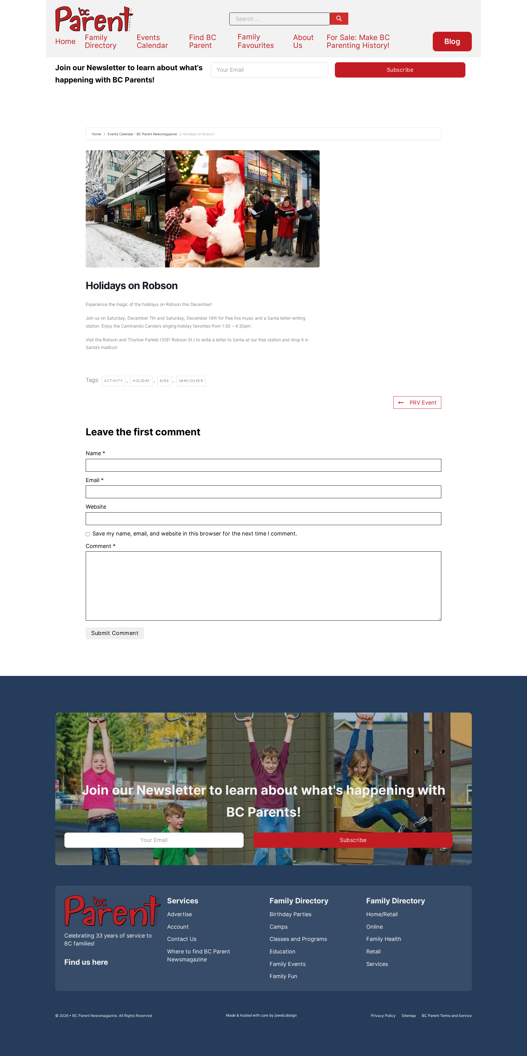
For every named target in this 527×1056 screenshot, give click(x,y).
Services (377, 964)
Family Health (383, 939)
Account (178, 927)
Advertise (179, 914)
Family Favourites (256, 41)
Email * (95, 480)
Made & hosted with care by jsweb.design (261, 1015)
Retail (373, 951)
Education (283, 951)
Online (374, 927)
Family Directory (101, 41)
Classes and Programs (298, 939)
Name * (95, 453)
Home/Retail (382, 914)
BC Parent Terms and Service (447, 1015)
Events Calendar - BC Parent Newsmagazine (142, 134)
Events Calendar (152, 41)
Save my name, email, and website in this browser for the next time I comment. (194, 533)
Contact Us (181, 939)
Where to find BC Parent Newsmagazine (198, 955)
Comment (101, 546)
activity (113, 381)
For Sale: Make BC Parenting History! (358, 41)
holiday (141, 381)
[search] (339, 19)
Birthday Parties (290, 914)
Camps (279, 927)
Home (65, 41)
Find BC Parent (202, 41)
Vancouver (191, 381)
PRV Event (423, 402)
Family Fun (283, 976)
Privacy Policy (383, 1015)
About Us (303, 41)
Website (96, 506)
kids (164, 381)
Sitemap (409, 1015)
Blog (452, 41)
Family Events (288, 964)
